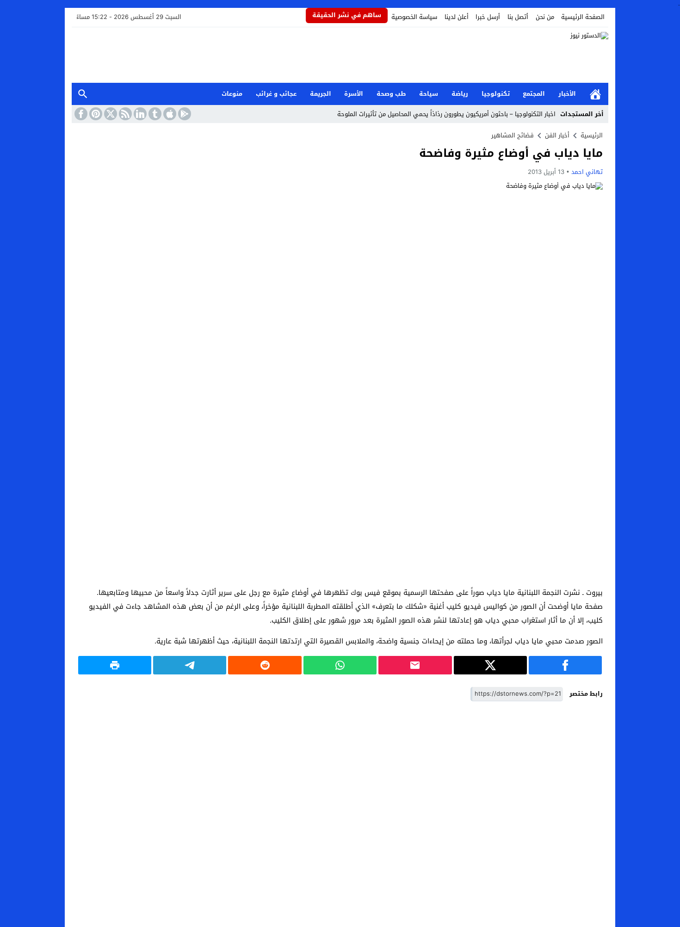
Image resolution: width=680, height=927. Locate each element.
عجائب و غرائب (276, 93)
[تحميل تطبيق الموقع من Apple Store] (168, 113)
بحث (83, 94)
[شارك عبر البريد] (415, 665)
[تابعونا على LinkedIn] (139, 113)
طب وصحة (391, 93)
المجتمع (534, 93)
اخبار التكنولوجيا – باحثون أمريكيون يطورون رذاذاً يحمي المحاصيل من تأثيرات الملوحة (446, 114)
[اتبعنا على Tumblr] (154, 113)
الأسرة (353, 93)
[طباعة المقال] (114, 665)
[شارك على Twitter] (490, 665)
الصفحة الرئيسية (583, 17)
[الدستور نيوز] (340, 55)
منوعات (232, 93)
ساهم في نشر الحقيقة (346, 15)
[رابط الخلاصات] (124, 113)
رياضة (459, 93)
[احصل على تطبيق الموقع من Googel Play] (183, 113)
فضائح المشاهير (512, 135)
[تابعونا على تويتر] (109, 113)
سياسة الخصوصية (414, 17)
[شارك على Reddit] (264, 665)
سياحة (428, 93)
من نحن (545, 17)
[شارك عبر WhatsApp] (340, 665)
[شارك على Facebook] (565, 665)
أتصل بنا (517, 17)
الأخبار (567, 93)
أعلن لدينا (457, 17)
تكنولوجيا (496, 93)
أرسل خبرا (488, 17)
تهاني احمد (587, 172)
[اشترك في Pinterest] (94, 113)
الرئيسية (595, 94)
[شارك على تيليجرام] (189, 665)
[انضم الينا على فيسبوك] (80, 113)
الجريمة (320, 93)
